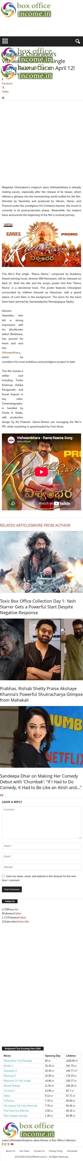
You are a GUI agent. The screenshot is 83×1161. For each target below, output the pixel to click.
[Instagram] (5, 1144)
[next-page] (2, 795)
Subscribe (23, 921)
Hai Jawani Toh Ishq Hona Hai (20, 1105)
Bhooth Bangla (12, 1085)
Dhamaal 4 (10, 1075)
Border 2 (8, 1065)
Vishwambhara (11, 352)
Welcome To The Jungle (17, 1080)
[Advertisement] (22, 29)
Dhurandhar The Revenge (18, 1060)
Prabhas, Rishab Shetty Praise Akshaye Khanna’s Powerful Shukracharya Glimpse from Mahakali (41, 694)
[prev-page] (1, 795)
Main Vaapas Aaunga (15, 1115)
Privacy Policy (56, 1150)
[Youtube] (12, 1144)
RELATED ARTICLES (16, 525)
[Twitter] (9, 1144)
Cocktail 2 (9, 1090)
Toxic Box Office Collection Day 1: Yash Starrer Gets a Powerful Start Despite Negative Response (38, 606)
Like (16, 909)
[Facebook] (3, 1144)
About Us (10, 1150)
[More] (41, 98)
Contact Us (39, 1150)
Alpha (7, 1095)
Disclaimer (72, 1150)
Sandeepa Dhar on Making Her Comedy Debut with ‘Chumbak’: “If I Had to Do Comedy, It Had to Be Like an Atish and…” (40, 781)
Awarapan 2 (10, 1070)
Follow (17, 913)
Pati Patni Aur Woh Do (16, 1110)
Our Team (24, 1150)
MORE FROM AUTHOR (51, 525)
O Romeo (9, 1100)
